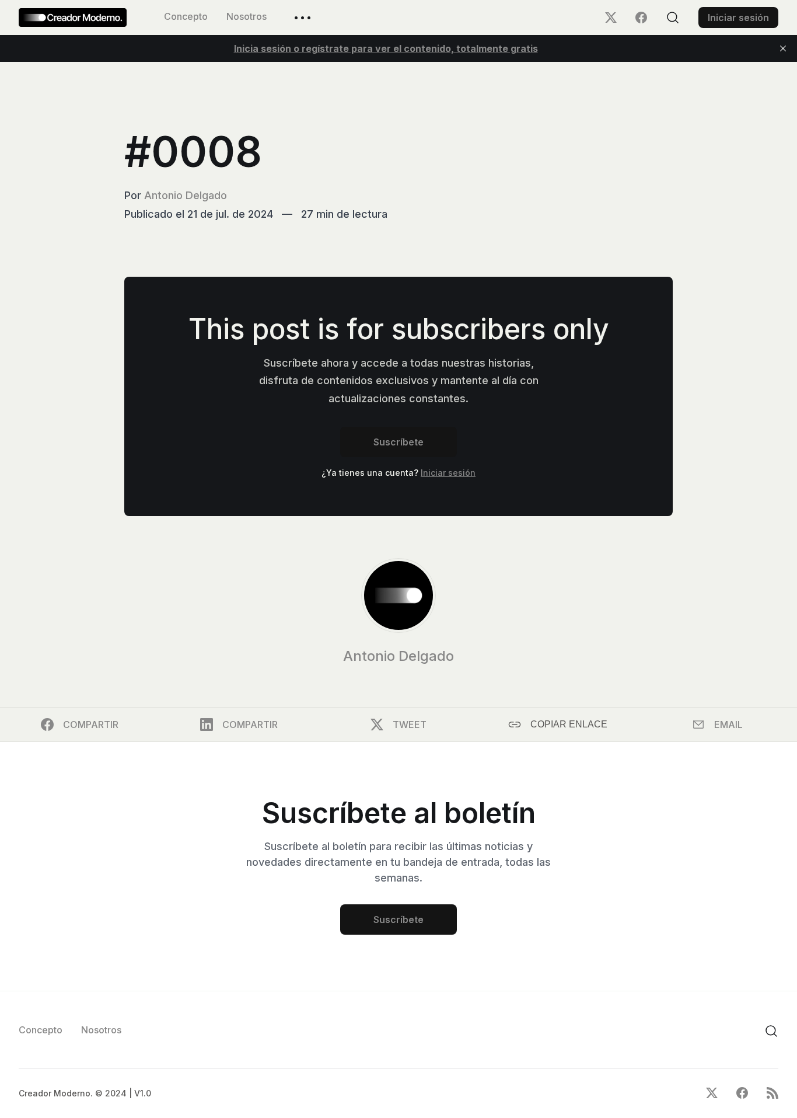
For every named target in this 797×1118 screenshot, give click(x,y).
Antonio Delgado (185, 195)
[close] (783, 48)
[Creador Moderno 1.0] (73, 17)
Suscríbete (398, 442)
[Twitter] (611, 17)
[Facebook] (641, 17)
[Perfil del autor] (398, 595)
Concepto (186, 16)
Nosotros (246, 16)
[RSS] (772, 1093)
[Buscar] (673, 18)
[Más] (302, 18)
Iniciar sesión (738, 17)
